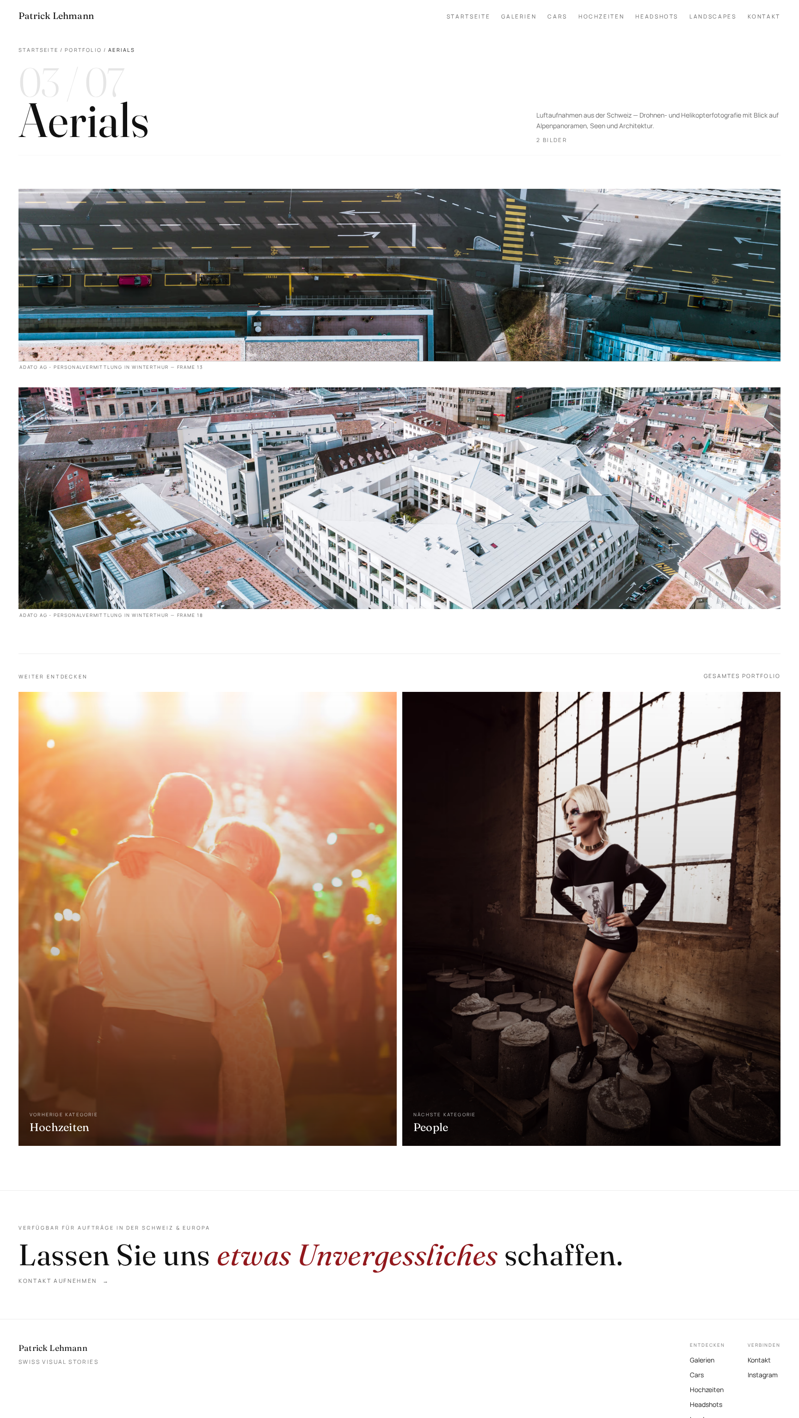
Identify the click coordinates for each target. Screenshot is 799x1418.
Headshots (656, 16)
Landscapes (712, 16)
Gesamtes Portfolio (742, 676)
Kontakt (764, 16)
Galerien (518, 16)
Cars (557, 16)
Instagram (763, 1373)
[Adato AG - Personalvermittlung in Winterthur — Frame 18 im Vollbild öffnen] (399, 505)
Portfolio (83, 49)
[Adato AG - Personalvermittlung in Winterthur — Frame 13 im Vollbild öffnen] (399, 282)
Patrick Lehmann (52, 1348)
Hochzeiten (601, 16)
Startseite (468, 16)
